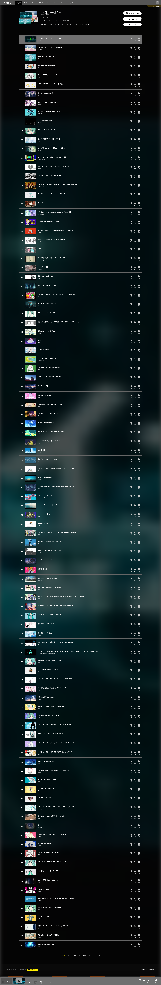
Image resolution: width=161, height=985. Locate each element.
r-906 (39, 525)
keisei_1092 (40, 580)
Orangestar (40, 58)
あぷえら (40, 305)
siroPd (39, 873)
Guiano (39, 205)
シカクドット (41, 232)
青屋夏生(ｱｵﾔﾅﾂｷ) (41, 159)
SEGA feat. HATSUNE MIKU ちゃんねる (46, 653)
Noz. (39, 671)
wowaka (39, 168)
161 (39, 470)
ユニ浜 (39, 452)
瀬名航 (39, 150)
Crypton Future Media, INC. (147, 969)
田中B (39, 67)
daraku (39, 378)
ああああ (44, 17)
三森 (39, 443)
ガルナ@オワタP (41, 754)
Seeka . (39, 635)
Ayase (39, 278)
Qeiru (39, 882)
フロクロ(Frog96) (41, 260)
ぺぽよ (39, 250)
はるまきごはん (41, 433)
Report (56, 3)
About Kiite (9, 969)
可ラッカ (40, 49)
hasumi (39, 424)
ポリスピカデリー (41, 360)
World (41, 3)
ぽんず (39, 122)
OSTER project (41, 214)
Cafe (33, 3)
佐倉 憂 (39, 104)
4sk (38, 296)
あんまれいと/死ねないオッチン (44, 497)
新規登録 (158, 6)
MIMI (39, 781)
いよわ (39, 626)
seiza (39, 95)
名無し (39, 77)
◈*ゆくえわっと (41, 827)
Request (63, 3)
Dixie (39, 406)
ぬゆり (39, 928)
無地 (39, 918)
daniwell (39, 86)
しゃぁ (39, 40)
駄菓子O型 (40, 818)
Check (48, 3)
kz (38, 644)
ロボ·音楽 (40, 809)
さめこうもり (41, 461)
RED (39, 223)
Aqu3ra (39, 177)
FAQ (16, 969)
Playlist (19, 3)
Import (71, 3)
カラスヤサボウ (41, 186)
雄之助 (39, 534)
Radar (26, 3)
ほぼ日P (39, 772)
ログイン (152, 6)
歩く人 (39, 488)
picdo (39, 571)
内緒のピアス (41, 269)
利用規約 (22, 969)
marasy (39, 607)
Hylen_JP (40, 113)
